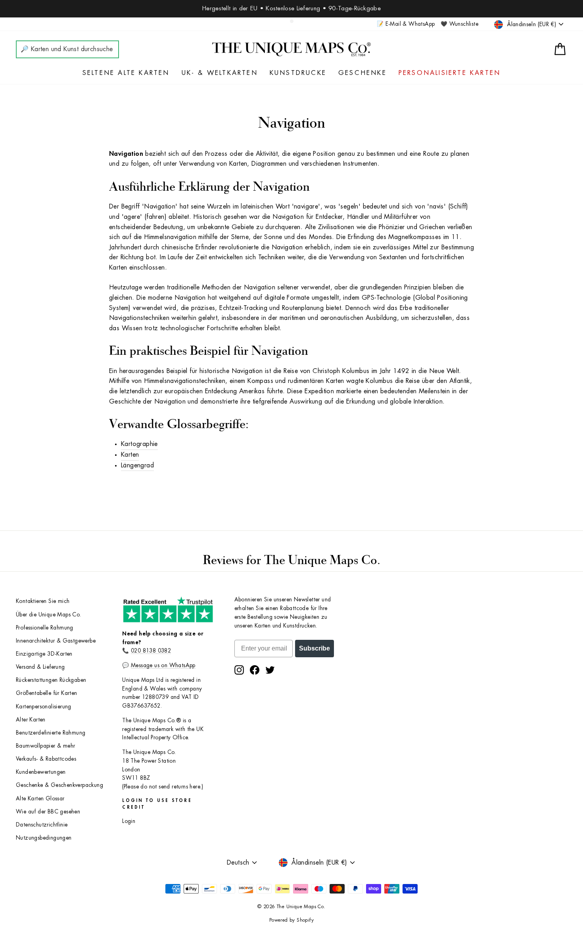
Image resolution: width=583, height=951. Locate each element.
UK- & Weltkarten (220, 73)
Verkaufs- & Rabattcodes (46, 759)
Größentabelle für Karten (46, 693)
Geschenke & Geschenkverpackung (59, 785)
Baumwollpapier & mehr (45, 745)
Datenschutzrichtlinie (41, 824)
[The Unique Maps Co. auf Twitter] (270, 670)
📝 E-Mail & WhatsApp (406, 24)
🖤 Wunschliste (459, 24)
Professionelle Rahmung (44, 627)
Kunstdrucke (298, 73)
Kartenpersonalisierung (43, 706)
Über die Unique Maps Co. (48, 614)
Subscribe (314, 648)
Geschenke (362, 73)
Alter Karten (31, 719)
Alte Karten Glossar (40, 798)
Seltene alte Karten (126, 73)
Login (128, 821)
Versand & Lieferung (40, 667)
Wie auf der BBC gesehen (48, 811)
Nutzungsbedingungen (44, 837)
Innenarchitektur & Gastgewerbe (56, 640)
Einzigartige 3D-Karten (44, 653)
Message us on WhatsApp (163, 665)
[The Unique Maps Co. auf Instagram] (239, 670)
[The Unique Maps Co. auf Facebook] (254, 670)
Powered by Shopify (291, 920)
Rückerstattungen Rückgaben (51, 680)
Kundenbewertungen (41, 772)
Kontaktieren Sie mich (42, 601)
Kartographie (139, 444)
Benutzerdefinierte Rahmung (50, 732)
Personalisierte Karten (450, 73)
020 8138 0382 (151, 650)
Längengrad (137, 465)
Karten (130, 455)
